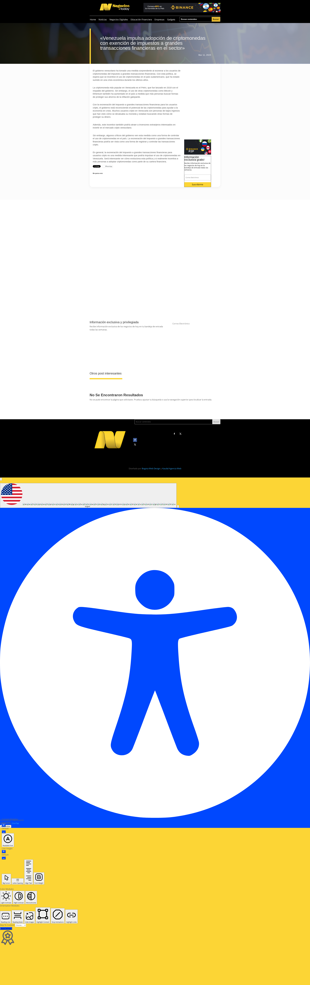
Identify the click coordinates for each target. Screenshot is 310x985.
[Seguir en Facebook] (174, 434)
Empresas (159, 20)
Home (93, 20)
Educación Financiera (141, 20)
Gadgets (171, 20)
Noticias (103, 20)
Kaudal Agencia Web (171, 468)
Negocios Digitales (118, 20)
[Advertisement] (197, 103)
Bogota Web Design (151, 468)
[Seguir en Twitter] (180, 434)
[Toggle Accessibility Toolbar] (1, 479)
